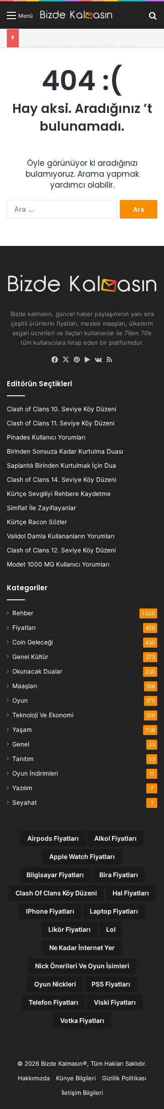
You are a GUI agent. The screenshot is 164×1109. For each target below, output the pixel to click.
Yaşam (22, 729)
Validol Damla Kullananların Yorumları (60, 536)
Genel (20, 744)
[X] (65, 359)
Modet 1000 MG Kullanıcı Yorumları (58, 564)
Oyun (20, 700)
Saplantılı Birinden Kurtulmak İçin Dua (61, 465)
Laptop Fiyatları (114, 911)
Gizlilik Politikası (124, 1078)
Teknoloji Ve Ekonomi (42, 715)
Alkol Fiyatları (115, 838)
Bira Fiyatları (118, 875)
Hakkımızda (34, 1078)
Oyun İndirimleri (35, 773)
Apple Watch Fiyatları (82, 856)
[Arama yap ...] (152, 18)
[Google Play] (87, 359)
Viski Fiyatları (115, 1002)
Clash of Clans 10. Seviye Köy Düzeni (61, 409)
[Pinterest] (76, 359)
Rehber (22, 613)
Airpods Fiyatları (53, 838)
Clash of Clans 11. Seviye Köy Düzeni (60, 423)
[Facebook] (54, 359)
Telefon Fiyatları (53, 1002)
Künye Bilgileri (76, 1078)
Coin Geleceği (32, 642)
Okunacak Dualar (37, 671)
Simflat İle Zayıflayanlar (41, 507)
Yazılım (22, 788)
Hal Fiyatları (131, 893)
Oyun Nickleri (55, 984)
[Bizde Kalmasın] (76, 15)
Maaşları (24, 686)
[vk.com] (98, 359)
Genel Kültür (30, 656)
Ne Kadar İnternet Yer (82, 947)
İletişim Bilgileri (82, 1092)
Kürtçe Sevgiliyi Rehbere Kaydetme (59, 493)
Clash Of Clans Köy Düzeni (56, 893)
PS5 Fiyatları (111, 984)
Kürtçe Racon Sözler (37, 522)
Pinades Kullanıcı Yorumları (46, 437)
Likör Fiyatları (69, 929)
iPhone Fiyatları (50, 911)
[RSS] (109, 359)
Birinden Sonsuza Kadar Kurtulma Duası (65, 451)
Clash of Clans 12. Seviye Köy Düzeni (61, 550)
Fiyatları (24, 627)
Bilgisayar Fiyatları (55, 875)
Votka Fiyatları (82, 1020)
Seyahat (24, 802)
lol (111, 929)
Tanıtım (23, 758)
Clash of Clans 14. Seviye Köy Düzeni (61, 479)
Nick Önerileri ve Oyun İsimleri (82, 966)
